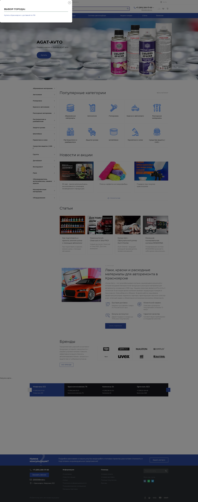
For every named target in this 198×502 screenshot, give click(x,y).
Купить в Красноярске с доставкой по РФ (19, 15)
